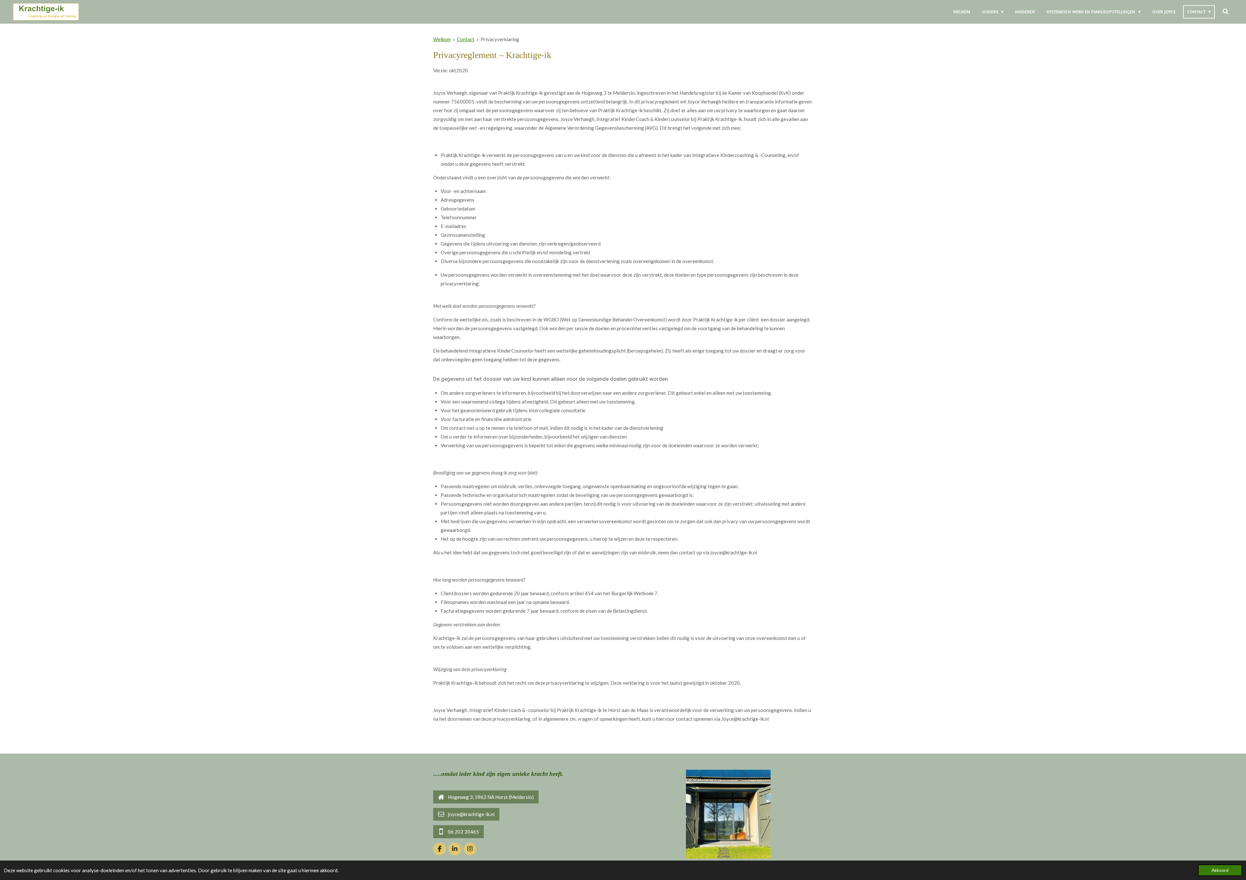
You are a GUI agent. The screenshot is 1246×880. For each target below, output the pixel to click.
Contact (465, 39)
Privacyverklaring (500, 39)
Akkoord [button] (1220, 870)
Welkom (442, 39)
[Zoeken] (1225, 11)
